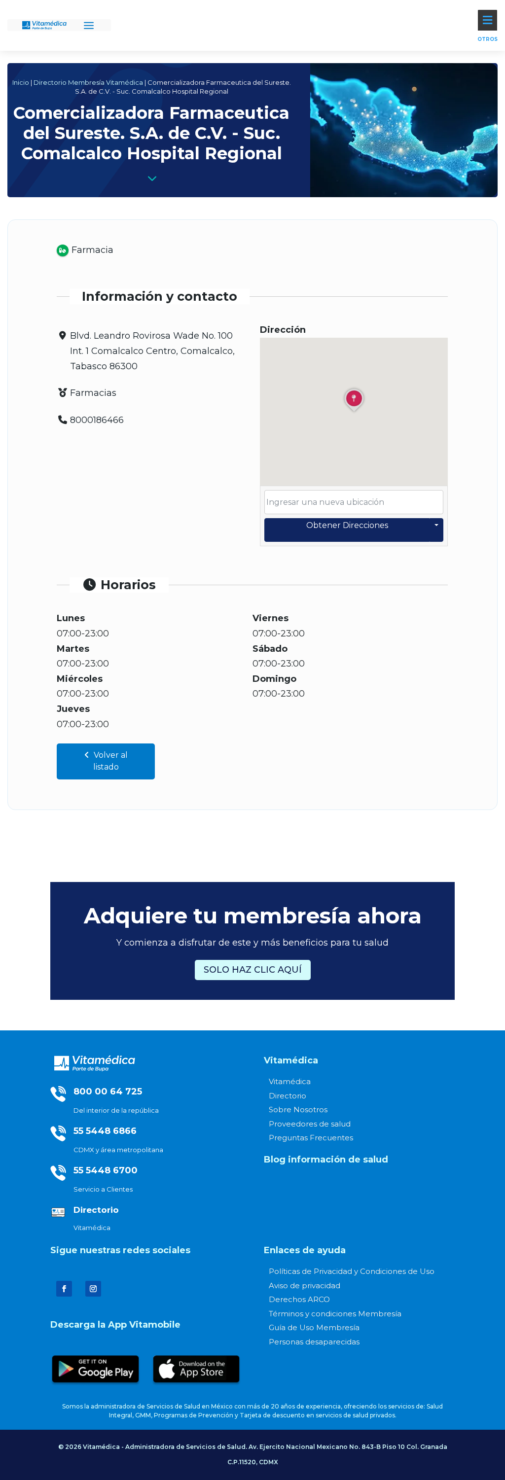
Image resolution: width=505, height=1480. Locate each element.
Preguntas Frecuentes (311, 1137)
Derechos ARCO (299, 1299)
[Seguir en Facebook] (64, 1289)
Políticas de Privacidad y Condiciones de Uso (351, 1271)
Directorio (287, 1095)
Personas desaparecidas (314, 1341)
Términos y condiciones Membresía (335, 1313)
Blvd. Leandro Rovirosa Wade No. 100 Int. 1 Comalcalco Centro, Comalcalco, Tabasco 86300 (152, 350)
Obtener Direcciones (347, 525)
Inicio (20, 82)
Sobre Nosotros (298, 1109)
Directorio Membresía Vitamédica (88, 82)
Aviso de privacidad (304, 1285)
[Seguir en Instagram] (93, 1289)
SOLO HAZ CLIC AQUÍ (253, 969)
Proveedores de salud (310, 1123)
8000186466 (97, 420)
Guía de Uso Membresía (314, 1327)
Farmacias (93, 393)
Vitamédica (290, 1081)
